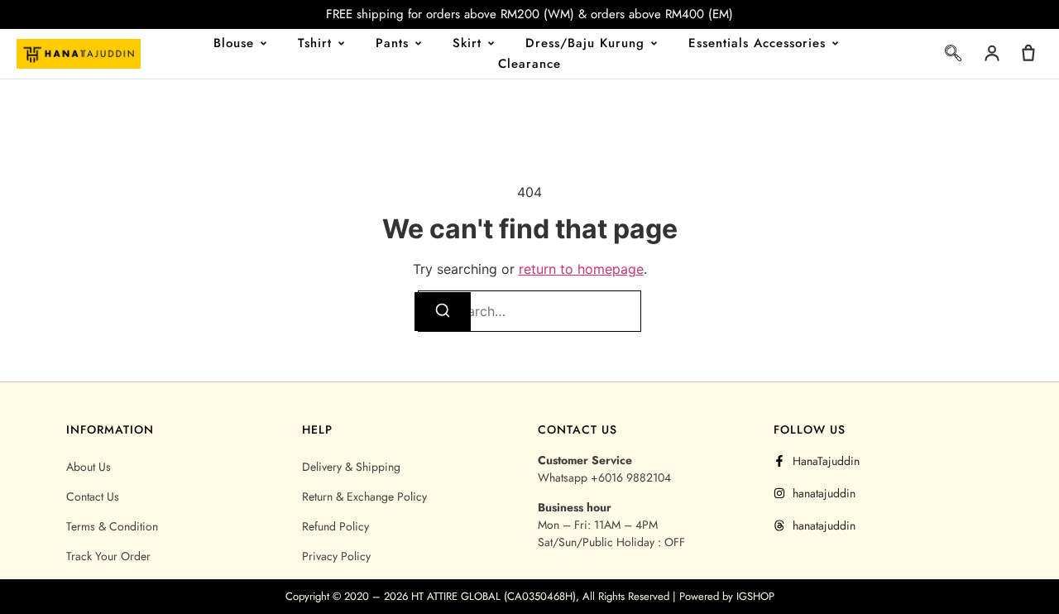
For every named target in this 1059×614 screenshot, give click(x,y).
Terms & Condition (112, 526)
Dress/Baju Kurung (585, 43)
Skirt (467, 43)
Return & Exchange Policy (364, 496)
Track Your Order (108, 556)
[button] (953, 56)
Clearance (529, 64)
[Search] (442, 311)
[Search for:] (529, 311)
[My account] (992, 53)
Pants (392, 43)
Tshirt (315, 43)
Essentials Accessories (757, 43)
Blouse (233, 43)
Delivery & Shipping (351, 466)
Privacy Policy (336, 556)
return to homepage (581, 269)
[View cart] (1028, 53)
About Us (88, 466)
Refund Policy (335, 526)
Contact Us (92, 496)
